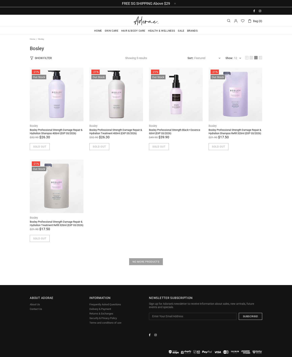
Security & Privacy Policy (103, 318)
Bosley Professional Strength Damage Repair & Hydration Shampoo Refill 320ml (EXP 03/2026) (235, 131)
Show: (229, 58)
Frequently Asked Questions (105, 304)
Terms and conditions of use (105, 322)
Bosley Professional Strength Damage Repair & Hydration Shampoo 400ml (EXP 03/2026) (56, 131)
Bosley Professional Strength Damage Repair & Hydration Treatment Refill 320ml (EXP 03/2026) (56, 223)
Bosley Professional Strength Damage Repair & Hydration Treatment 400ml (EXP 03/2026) (115, 131)
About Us (35, 304)
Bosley (34, 125)
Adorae (146, 20)
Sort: (190, 58)
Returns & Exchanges (101, 313)
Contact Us (36, 309)
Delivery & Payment (100, 309)
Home (32, 39)
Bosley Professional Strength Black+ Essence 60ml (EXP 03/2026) (174, 131)
